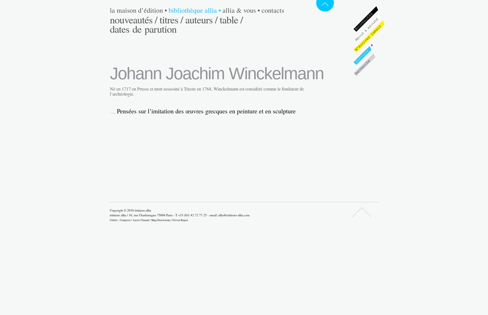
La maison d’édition (138, 10)
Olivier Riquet (180, 220)
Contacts (273, 10)
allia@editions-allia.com (234, 215)
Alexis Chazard (141, 220)
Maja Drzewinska (160, 220)
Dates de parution (143, 29)
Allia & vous (241, 10)
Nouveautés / (133, 19)
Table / (231, 19)
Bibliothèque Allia (195, 10)
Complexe (125, 220)
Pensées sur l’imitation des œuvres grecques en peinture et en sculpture (206, 111)
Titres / (171, 19)
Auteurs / (201, 19)
